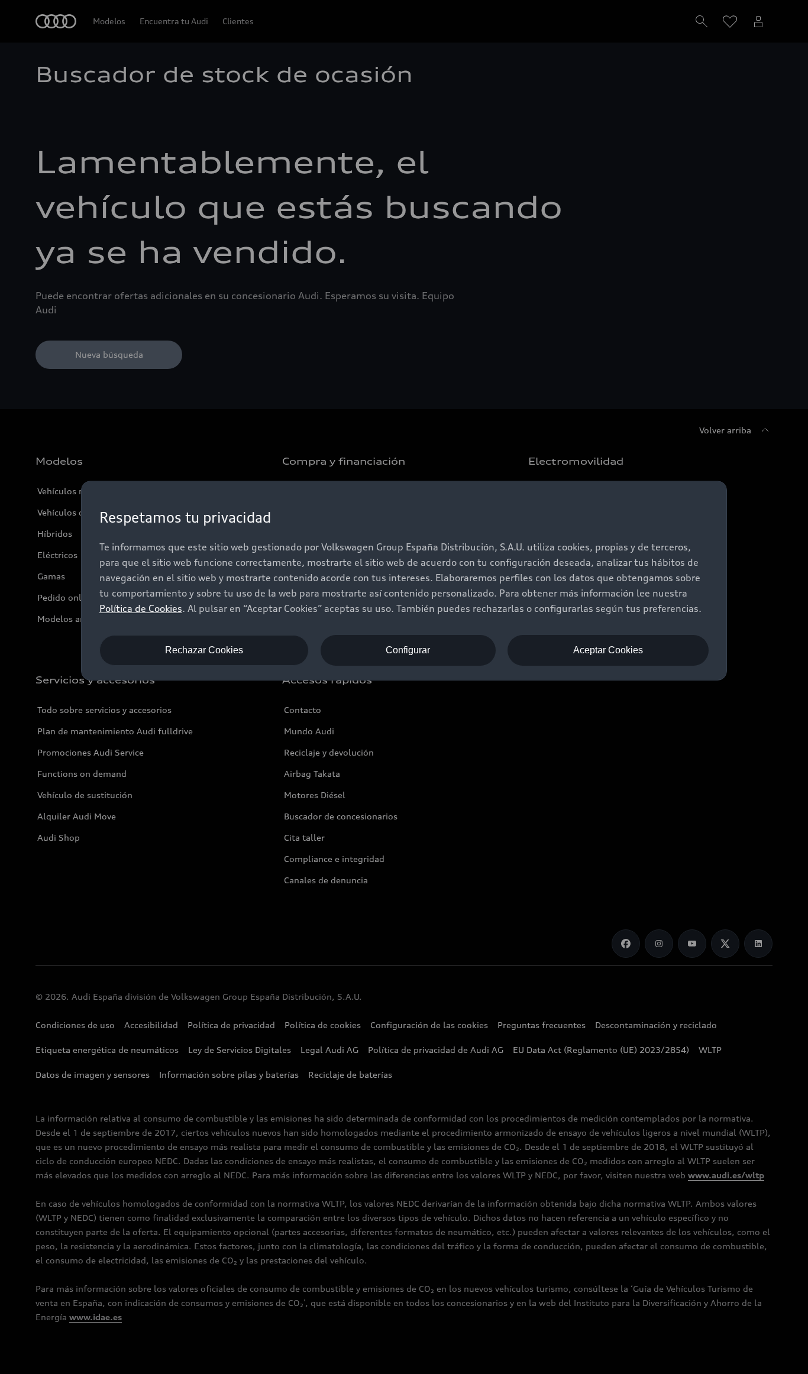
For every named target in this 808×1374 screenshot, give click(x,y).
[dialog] (404, 580)
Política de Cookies (140, 608)
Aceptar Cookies (608, 650)
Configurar (408, 650)
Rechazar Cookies (204, 650)
